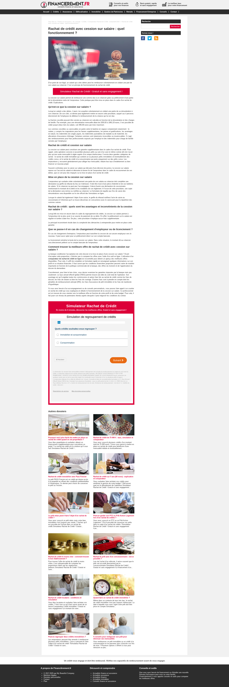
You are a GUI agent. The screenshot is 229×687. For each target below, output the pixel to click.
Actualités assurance (101, 675)
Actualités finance (100, 677)
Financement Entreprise (146, 12)
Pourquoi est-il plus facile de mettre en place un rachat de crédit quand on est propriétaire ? (68, 439)
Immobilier (96, 12)
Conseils (163, 12)
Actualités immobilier (101, 679)
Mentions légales (50, 675)
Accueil (46, 12)
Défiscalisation (82, 12)
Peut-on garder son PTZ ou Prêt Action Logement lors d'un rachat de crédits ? (113, 517)
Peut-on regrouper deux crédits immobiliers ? (67, 637)
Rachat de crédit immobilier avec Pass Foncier (67, 477)
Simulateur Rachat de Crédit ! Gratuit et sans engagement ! (91, 91)
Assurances (67, 12)
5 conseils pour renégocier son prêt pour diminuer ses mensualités (110, 638)
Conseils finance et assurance (104, 681)
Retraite (129, 12)
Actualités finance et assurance (105, 673)
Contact (174, 12)
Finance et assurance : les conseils (69, 21)
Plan (45, 681)
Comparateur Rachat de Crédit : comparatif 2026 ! (104, 21)
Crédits (56, 12)
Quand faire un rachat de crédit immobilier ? (111, 598)
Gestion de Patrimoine (113, 12)
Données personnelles (52, 677)
